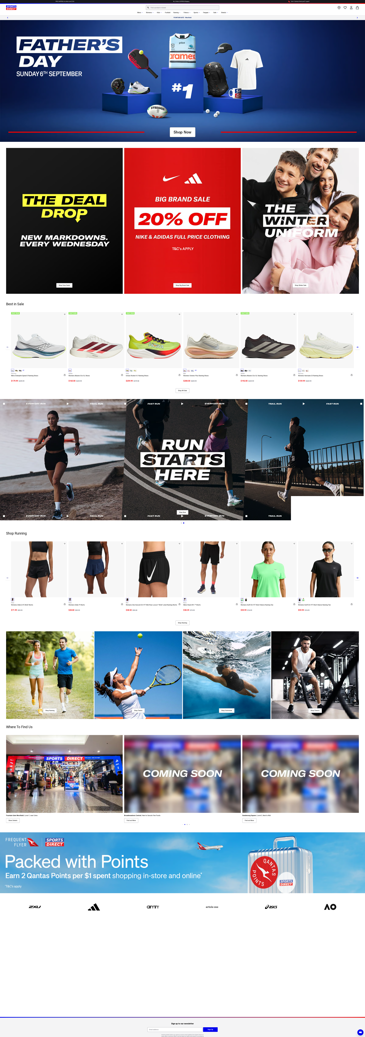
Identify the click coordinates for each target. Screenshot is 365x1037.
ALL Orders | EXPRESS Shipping (181, 1)
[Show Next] (357, 347)
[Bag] (357, 7)
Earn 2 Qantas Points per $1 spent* (300, 1)
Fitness (186, 12)
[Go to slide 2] (183, 523)
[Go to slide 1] (181, 523)
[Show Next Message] (357, 17)
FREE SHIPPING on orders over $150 (65, 1)
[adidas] (94, 907)
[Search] (148, 7)
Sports (196, 12)
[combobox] (182, 7)
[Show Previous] (7, 347)
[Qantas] (182, 862)
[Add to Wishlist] (64, 314)
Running (176, 12)
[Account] (351, 7)
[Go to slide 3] (180, 824)
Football (167, 12)
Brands (223, 12)
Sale (214, 12)
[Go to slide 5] (184, 824)
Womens (149, 12)
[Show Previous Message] (7, 17)
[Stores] (339, 7)
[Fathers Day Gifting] (182, 81)
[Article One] (212, 907)
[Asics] (271, 907)
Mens (139, 12)
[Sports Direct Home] (11, 7)
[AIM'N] (153, 907)
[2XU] (35, 907)
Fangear (205, 12)
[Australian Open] (330, 907)
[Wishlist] (345, 7)
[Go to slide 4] (182, 824)
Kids (158, 12)
